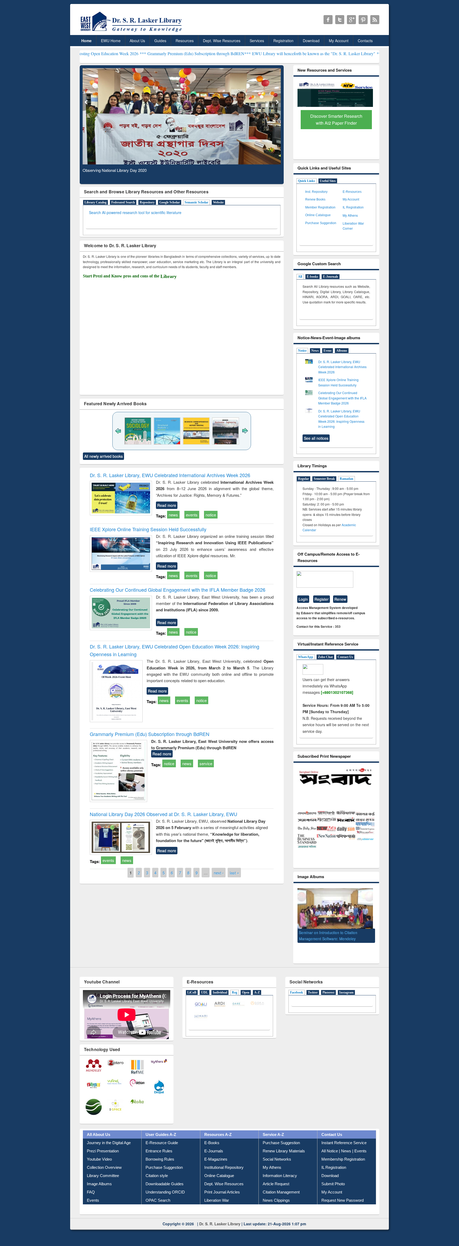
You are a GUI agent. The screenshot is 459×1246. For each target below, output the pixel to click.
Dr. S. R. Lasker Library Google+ (351, 19)
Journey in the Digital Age (109, 1143)
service (205, 763)
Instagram (346, 993)
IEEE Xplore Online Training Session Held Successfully (148, 529)
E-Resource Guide (162, 1143)
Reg (234, 993)
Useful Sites (328, 181)
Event (328, 350)
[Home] (132, 31)
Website (218, 202)
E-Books (211, 1143)
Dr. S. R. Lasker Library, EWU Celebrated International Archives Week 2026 (170, 475)
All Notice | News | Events (344, 1151)
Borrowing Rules (160, 1160)
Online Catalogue (318, 215)
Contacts (365, 40)
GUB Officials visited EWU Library (327, 936)
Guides (160, 40)
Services (257, 40)
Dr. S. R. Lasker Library (219, 1224)
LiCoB (191, 993)
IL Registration (353, 207)
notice (211, 514)
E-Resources (352, 192)
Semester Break (324, 479)
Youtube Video (99, 1160)
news (173, 514)
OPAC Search (158, 1201)
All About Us (98, 1135)
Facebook (296, 993)
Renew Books (315, 199)
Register (321, 599)
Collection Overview (104, 1168)
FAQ (91, 1193)
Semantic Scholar (196, 202)
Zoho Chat (325, 657)
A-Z (257, 993)
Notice (302, 350)
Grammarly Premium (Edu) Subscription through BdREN (149, 733)
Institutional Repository (224, 1168)
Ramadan (346, 479)
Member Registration (320, 207)
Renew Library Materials (284, 1151)
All (300, 276)
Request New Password (342, 1201)
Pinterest (328, 993)
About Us (137, 40)
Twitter (313, 993)
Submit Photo (333, 1184)
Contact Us (345, 657)
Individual (220, 993)
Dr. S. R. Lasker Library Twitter (339, 19)
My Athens (350, 215)
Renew (340, 599)
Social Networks (277, 1160)
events (192, 514)
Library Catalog (95, 202)
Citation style (157, 1176)
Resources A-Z (218, 1135)
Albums (341, 350)
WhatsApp (305, 657)
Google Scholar (169, 202)
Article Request (276, 1184)
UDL (204, 993)
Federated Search (123, 202)
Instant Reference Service (344, 1143)
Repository (147, 202)
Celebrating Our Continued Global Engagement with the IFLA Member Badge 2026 (177, 589)
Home (86, 40)
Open (245, 993)
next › (219, 872)
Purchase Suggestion (320, 223)
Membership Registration (343, 1160)
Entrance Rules (159, 1151)
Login (303, 599)
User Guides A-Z (161, 1135)
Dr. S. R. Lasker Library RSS (374, 19)
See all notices (316, 438)
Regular (303, 479)
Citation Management (281, 1193)
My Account (338, 40)
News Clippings (276, 1201)
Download (311, 40)
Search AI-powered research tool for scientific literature (135, 212)
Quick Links (306, 181)
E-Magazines (215, 1160)
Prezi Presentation (103, 1151)
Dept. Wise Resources (221, 40)
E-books (312, 276)
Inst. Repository (316, 192)
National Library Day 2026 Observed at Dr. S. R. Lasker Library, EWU (163, 814)
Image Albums (99, 1184)
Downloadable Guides (165, 1184)
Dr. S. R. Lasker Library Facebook (328, 19)
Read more (166, 505)
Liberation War (216, 1201)
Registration (283, 40)
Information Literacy (280, 1176)
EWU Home (111, 40)
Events (93, 1201)
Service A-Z (273, 1135)
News (315, 350)
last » (234, 872)
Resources (185, 40)
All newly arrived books (103, 456)
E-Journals (330, 276)
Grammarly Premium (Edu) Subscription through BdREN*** (140, 53)
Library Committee (103, 1176)
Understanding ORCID (165, 1193)
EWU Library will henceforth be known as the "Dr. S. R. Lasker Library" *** (259, 53)
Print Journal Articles (222, 1193)
